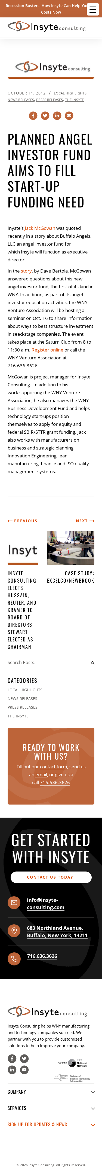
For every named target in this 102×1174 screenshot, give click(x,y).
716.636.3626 (55, 782)
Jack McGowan (40, 228)
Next (82, 520)
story (26, 271)
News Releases (21, 99)
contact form (53, 766)
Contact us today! (51, 877)
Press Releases (49, 99)
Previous (25, 520)
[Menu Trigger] (93, 9)
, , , (57, 931)
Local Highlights (70, 93)
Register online (47, 350)
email (41, 774)
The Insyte (74, 99)
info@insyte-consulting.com (45, 903)
